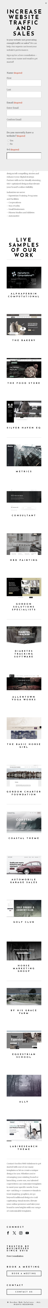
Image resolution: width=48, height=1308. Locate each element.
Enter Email (13, 108)
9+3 (13, 149)
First (9, 78)
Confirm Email (14, 119)
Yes (11, 140)
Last (9, 89)
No (11, 144)
